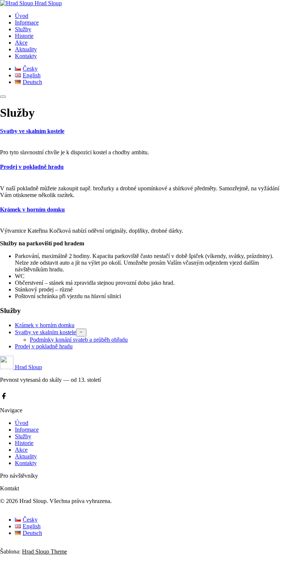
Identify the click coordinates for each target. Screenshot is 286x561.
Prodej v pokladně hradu (32, 167)
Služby (23, 29)
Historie (24, 36)
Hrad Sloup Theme (44, 551)
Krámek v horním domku (32, 209)
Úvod (21, 16)
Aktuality (26, 49)
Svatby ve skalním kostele (32, 131)
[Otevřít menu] (3, 97)
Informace (27, 22)
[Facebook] (3, 396)
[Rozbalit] (81, 332)
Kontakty (26, 56)
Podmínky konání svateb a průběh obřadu (79, 339)
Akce (21, 42)
